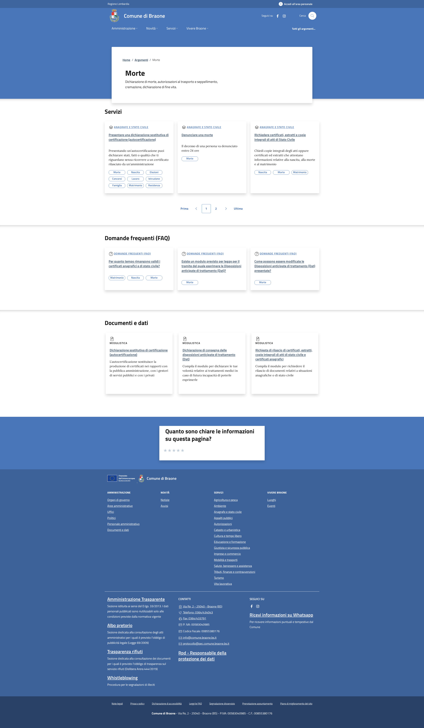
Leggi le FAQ (195, 703)
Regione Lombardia (118, 4)
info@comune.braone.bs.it (199, 637)
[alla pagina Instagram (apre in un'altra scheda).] (283, 15)
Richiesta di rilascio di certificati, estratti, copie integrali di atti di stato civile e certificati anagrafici (283, 355)
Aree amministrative (120, 506)
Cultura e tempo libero (228, 536)
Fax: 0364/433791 (194, 618)
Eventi (271, 506)
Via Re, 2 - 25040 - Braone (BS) (213, 606)
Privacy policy (137, 703)
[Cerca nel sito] (312, 16)
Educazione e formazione (230, 542)
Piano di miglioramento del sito (296, 703)
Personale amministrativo (123, 524)
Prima (186, 209)
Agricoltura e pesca (226, 500)
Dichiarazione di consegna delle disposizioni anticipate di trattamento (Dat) (209, 355)
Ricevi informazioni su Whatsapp (281, 614)
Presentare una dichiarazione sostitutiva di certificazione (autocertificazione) (139, 137)
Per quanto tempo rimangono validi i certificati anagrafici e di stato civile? (134, 263)
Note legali (117, 703)
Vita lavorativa (223, 584)
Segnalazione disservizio (222, 703)
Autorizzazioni (223, 524)
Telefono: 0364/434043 (197, 612)
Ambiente (220, 506)
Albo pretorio (119, 625)
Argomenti (141, 60)
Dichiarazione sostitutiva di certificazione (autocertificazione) (139, 352)
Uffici (110, 512)
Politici (111, 518)
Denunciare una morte (197, 134)
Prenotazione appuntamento (257, 703)
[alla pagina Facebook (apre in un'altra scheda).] (276, 15)
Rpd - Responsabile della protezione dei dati (202, 655)
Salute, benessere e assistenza (233, 566)
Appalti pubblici (223, 518)
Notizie (165, 500)
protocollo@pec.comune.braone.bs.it (205, 643)
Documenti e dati (118, 530)
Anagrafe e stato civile (131, 127)
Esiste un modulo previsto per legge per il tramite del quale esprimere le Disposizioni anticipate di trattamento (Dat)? (211, 266)
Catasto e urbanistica (227, 530)
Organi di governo (118, 500)
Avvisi (164, 506)
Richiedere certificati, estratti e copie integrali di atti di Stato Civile (280, 137)
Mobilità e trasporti (226, 560)
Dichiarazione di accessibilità (167, 703)
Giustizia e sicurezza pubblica (232, 548)
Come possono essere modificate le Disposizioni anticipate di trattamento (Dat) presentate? (284, 266)
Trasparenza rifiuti (125, 651)
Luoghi (271, 500)
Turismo (219, 578)
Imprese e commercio (227, 554)
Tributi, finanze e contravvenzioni (234, 572)
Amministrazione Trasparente (136, 599)
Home (126, 60)
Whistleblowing (122, 677)
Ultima (239, 209)
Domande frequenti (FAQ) (132, 254)
